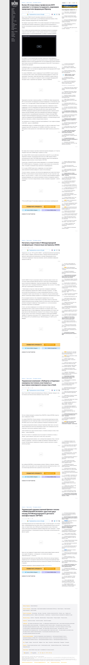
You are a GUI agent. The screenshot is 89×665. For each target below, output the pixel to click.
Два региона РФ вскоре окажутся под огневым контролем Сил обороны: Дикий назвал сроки (69, 388)
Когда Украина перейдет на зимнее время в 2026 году (47, 608)
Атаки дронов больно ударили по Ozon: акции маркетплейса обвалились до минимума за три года (69, 407)
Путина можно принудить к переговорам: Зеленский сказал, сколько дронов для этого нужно (69, 194)
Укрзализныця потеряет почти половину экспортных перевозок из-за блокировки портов (69, 442)
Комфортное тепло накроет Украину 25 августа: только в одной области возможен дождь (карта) (68, 317)
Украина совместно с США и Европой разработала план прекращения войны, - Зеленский (69, 174)
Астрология (51, 642)
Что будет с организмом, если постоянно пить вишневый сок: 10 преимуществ (68, 224)
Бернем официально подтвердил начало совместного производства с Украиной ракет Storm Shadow (69, 276)
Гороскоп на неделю (47, 620)
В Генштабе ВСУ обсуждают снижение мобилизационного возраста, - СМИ (69, 333)
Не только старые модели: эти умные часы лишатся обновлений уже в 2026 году (69, 264)
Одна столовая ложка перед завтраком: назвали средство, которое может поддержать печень (69, 461)
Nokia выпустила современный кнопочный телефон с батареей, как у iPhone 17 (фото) (68, 418)
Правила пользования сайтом (27, 662)
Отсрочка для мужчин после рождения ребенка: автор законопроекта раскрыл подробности (69, 208)
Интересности (14, 28)
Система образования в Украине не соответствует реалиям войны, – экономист (69, 268)
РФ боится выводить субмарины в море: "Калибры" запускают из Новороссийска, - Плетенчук (69, 403)
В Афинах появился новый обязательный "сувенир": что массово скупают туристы (68, 359)
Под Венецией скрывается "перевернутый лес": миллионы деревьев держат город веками (69, 465)
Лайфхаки (25, 623)
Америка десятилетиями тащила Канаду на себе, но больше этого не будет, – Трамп (69, 16)
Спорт (13, 18)
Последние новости (68, 9)
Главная (13, 8)
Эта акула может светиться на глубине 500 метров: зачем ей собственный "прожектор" (69, 472)
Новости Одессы (61, 608)
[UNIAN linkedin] (43, 653)
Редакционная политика (55, 662)
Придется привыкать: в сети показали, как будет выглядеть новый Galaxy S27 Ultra (68, 557)
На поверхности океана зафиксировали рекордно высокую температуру (68, 78)
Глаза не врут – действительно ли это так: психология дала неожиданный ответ (69, 13)
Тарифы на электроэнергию (39, 614)
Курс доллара (34, 613)
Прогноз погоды (26, 617)
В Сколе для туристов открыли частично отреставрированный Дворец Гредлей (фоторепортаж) (69, 513)
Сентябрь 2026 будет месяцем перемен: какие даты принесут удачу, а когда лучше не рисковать (69, 178)
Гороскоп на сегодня (31, 620)
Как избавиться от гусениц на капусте (47, 649)
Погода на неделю (57, 617)
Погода (13, 29)
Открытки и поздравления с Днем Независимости (43, 636)
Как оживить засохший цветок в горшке (35, 623)
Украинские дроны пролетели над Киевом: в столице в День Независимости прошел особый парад (69, 307)
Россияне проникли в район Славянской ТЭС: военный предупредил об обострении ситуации (69, 139)
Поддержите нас (69, 6)
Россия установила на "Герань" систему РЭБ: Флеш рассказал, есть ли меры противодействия (69, 71)
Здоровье (13, 25)
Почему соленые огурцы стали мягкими (47, 626)
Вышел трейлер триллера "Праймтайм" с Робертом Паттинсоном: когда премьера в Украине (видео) (69, 584)
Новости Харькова (26, 610)
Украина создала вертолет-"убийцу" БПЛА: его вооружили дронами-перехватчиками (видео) (69, 449)
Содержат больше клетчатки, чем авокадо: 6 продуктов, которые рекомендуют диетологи (69, 303)
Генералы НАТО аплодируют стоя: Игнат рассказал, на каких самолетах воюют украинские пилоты (69, 565)
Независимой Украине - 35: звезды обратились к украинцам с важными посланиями (69, 453)
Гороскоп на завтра (39, 620)
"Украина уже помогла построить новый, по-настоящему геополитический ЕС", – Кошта (69, 325)
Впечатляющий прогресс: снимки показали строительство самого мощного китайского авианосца (69, 573)
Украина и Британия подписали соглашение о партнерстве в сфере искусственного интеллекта (69, 131)
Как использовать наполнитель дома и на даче (50, 631)
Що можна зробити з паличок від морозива (30, 625)
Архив (13, 38)
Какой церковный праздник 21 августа (59, 636)
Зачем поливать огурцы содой (34, 649)
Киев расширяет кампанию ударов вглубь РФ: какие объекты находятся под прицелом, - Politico (69, 494)
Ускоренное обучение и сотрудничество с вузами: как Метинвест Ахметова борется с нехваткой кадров (69, 530)
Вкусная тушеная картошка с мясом (34, 645)
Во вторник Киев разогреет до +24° (70, 296)
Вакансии (13, 39)
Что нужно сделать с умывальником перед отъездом (32, 628)
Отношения (67, 642)
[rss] (51, 653)
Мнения (13, 35)
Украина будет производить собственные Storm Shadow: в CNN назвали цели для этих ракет (68, 377)
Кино (44, 642)
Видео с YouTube (14, 31)
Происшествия (14, 24)
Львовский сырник (65, 645)
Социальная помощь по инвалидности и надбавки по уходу (61, 614)
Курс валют (44, 613)
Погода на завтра (50, 617)
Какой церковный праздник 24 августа (45, 637)
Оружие (13, 23)
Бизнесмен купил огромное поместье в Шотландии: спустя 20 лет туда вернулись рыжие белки (69, 143)
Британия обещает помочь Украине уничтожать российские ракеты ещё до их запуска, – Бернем (69, 517)
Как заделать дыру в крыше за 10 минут (63, 625)
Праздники (62, 642)
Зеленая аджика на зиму (45, 645)
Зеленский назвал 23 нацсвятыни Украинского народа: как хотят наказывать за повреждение (69, 526)
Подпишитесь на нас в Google (36, 14)
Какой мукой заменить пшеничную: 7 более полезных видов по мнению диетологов (69, 457)
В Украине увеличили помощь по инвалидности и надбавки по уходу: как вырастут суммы (69, 537)
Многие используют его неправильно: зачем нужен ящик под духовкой (68, 410)
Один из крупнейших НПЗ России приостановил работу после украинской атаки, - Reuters (69, 170)
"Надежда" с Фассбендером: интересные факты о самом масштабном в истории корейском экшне (69, 373)
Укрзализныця (47, 614)
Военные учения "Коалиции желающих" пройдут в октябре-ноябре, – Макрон (69, 67)
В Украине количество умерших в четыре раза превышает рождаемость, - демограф (69, 119)
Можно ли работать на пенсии (28, 614)
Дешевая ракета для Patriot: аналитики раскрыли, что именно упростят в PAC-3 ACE (69, 135)
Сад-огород (25, 649)
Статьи (13, 32)
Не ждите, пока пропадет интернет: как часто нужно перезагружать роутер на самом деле (69, 108)
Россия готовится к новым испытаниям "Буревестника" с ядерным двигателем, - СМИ (69, 290)
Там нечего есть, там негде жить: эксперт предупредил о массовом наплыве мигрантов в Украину (69, 352)
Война (13, 9)
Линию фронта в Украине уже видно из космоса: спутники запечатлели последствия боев (69, 396)
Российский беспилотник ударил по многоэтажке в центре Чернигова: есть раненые (69, 547)
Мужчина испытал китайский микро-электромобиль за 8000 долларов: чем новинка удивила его (69, 123)
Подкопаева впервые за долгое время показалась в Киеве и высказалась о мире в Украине (69, 561)
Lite (24, 642)
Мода (47, 642)
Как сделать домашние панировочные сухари (31, 626)
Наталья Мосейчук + (34, 605)
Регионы (13, 17)
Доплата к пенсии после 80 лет (52, 613)
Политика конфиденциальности (40, 662)
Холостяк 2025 (35, 642)
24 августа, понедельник (68, 85)
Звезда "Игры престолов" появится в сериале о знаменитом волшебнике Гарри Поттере (69, 88)
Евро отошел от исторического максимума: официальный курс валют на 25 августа (69, 321)
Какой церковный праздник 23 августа (46, 639)
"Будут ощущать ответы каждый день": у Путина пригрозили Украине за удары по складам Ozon (69, 479)
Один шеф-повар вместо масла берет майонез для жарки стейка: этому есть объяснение (69, 217)
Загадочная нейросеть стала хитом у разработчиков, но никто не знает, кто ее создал (69, 311)
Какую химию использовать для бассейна (67, 623)
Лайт (12, 22)
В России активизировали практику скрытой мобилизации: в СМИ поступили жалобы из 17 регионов (69, 20)
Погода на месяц (64, 617)
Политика (13, 12)
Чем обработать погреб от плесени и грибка (47, 625)
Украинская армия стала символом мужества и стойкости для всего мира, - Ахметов (69, 445)
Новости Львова (33, 610)
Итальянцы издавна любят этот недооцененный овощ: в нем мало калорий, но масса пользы (69, 104)
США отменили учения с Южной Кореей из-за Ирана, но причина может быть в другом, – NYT (69, 299)
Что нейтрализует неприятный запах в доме (51, 623)
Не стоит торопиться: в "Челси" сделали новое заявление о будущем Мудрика (68, 577)
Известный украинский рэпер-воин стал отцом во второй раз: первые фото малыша (69, 392)
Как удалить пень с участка (63, 628)
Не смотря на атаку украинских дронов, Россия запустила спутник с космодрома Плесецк (69, 182)
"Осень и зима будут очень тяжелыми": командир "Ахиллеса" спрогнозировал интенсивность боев (68, 581)
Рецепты (26, 642)
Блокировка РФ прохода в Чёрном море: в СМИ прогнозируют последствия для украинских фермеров (69, 92)
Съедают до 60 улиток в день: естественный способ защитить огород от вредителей (69, 369)
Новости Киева (33, 608)
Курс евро (40, 613)
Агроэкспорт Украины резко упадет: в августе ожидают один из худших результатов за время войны (69, 383)
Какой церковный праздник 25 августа (60, 639)
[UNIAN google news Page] (45, 653)
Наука (13, 19)
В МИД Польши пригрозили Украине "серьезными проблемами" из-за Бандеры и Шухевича (69, 553)
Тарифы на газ (68, 613)
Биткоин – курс (62, 613)
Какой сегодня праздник (28, 636)
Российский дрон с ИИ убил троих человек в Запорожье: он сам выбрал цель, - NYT (69, 111)
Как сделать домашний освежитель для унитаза (31, 633)
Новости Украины (26, 608)
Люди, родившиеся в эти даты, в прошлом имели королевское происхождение (69, 24)
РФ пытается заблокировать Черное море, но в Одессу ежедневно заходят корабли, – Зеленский (69, 204)
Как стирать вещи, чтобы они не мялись (50, 628)
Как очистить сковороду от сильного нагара (63, 626)
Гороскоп (25, 620)
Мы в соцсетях (64, 662)
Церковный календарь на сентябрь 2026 (30, 637)
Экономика (14, 13)
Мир (12, 14)
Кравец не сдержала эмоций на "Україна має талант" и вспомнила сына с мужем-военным (69, 329)
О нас (48, 662)
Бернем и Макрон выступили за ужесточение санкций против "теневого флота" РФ (69, 162)
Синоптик (32, 617)
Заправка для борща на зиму (56, 645)
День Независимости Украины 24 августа (30, 639)
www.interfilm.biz (48, 565)
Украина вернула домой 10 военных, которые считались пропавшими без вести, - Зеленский (69, 414)
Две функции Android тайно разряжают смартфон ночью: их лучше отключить (69, 482)
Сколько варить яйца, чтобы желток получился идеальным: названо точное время (69, 127)
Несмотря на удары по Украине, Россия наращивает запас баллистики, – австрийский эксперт (69, 96)
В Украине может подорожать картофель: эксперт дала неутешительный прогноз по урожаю (69, 569)
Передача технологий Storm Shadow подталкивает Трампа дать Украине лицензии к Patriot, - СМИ (69, 115)
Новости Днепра (67, 608)
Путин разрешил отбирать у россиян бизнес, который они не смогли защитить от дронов (69, 280)
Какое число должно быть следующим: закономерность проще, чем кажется (69, 166)
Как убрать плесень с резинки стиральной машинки (32, 631)
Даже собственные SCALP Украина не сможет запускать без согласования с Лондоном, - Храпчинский (69, 422)
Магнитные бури (43, 617)
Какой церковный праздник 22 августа (60, 637)
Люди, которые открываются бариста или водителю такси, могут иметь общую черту (69, 100)
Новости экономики (27, 613)
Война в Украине (26, 605)
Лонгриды (13, 36)
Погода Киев (37, 617)
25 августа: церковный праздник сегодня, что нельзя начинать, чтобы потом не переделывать (69, 286)
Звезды (30, 642)
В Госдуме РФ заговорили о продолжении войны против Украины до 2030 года (69, 272)
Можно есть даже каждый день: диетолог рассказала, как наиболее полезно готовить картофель (69, 82)
